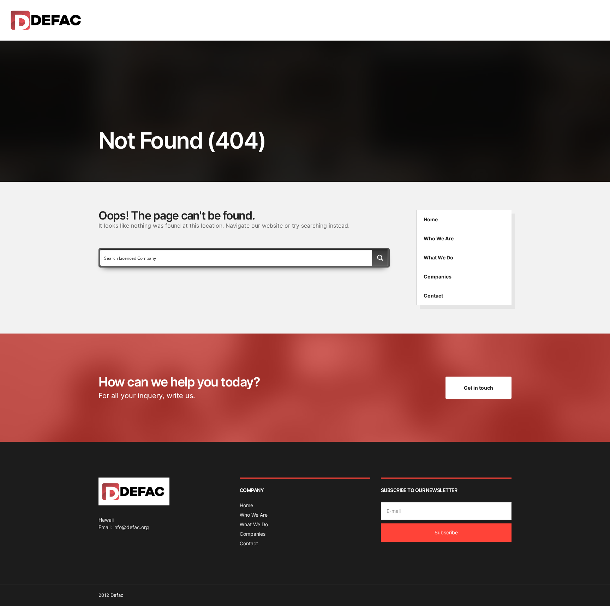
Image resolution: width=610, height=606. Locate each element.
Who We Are (472, 20)
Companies (542, 20)
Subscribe (446, 532)
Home (444, 20)
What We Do (508, 20)
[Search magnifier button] (380, 258)
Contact (582, 20)
